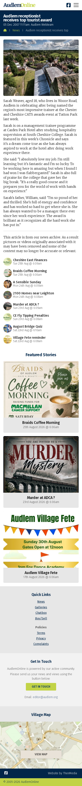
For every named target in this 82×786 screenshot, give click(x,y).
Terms (41, 633)
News (16, 30)
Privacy (41, 638)
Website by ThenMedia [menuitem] (62, 773)
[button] (76, 4)
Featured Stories (41, 354)
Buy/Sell (41, 618)
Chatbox (41, 613)
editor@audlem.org (45, 697)
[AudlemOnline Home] (20, 5)
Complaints (41, 644)
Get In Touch (41, 686)
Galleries (41, 607)
